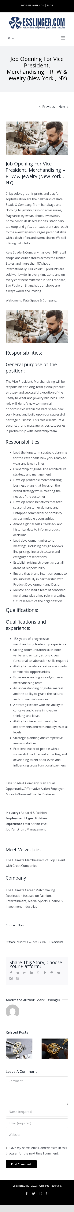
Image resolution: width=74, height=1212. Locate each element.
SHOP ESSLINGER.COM (32, 5)
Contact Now (15, 925)
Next (61, 107)
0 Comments (56, 942)
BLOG (50, 5)
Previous (48, 107)
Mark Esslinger (17, 942)
